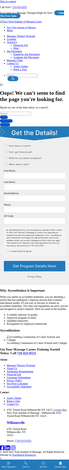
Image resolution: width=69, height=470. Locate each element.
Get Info (43, 466)
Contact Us (13, 63)
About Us (12, 42)
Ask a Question (9, 466)
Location (11, 39)
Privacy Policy (14, 380)
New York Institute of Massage (21, 27)
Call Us (26, 466)
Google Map (60, 409)
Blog (16, 48)
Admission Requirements (20, 371)
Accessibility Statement (19, 386)
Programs (6, 121)
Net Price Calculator (17, 383)
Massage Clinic (15, 60)
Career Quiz (60, 466)
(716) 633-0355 (23, 440)
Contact (5, 124)
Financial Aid (20, 45)
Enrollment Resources (24, 455)
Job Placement (14, 51)
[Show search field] (13, 78)
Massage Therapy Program (21, 36)
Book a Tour (20, 69)
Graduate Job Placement (26, 57)
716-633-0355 (19, 7)
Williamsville (16, 422)
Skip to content (8, 1)
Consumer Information (19, 377)
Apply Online (20, 66)
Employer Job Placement (26, 54)
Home (4, 117)
